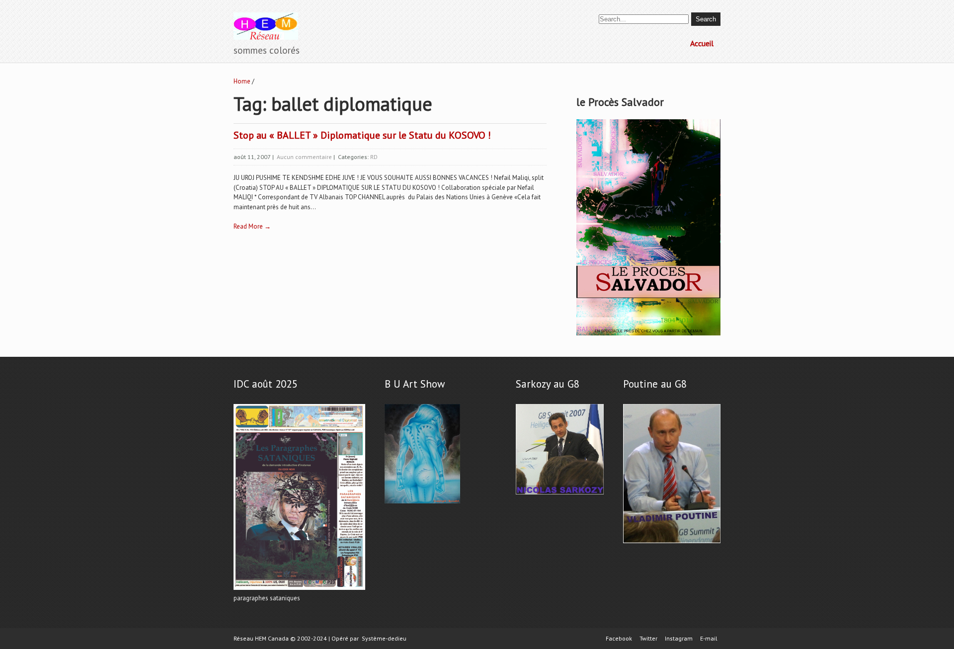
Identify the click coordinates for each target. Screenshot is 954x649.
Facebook (619, 639)
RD (374, 157)
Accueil (702, 43)
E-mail (708, 639)
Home (242, 81)
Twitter (648, 639)
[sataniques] (299, 590)
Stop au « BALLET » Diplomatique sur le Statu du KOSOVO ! (362, 135)
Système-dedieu (384, 638)
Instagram (679, 639)
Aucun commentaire (304, 157)
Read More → (252, 226)
